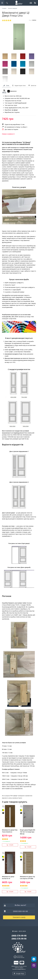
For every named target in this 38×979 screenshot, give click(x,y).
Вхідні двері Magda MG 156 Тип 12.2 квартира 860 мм (27, 832)
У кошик (11, 845)
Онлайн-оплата (23, 966)
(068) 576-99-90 (19, 935)
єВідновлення (15, 966)
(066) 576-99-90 (19, 938)
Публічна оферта (19, 967)
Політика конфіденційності (19, 969)
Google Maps (20, 973)
